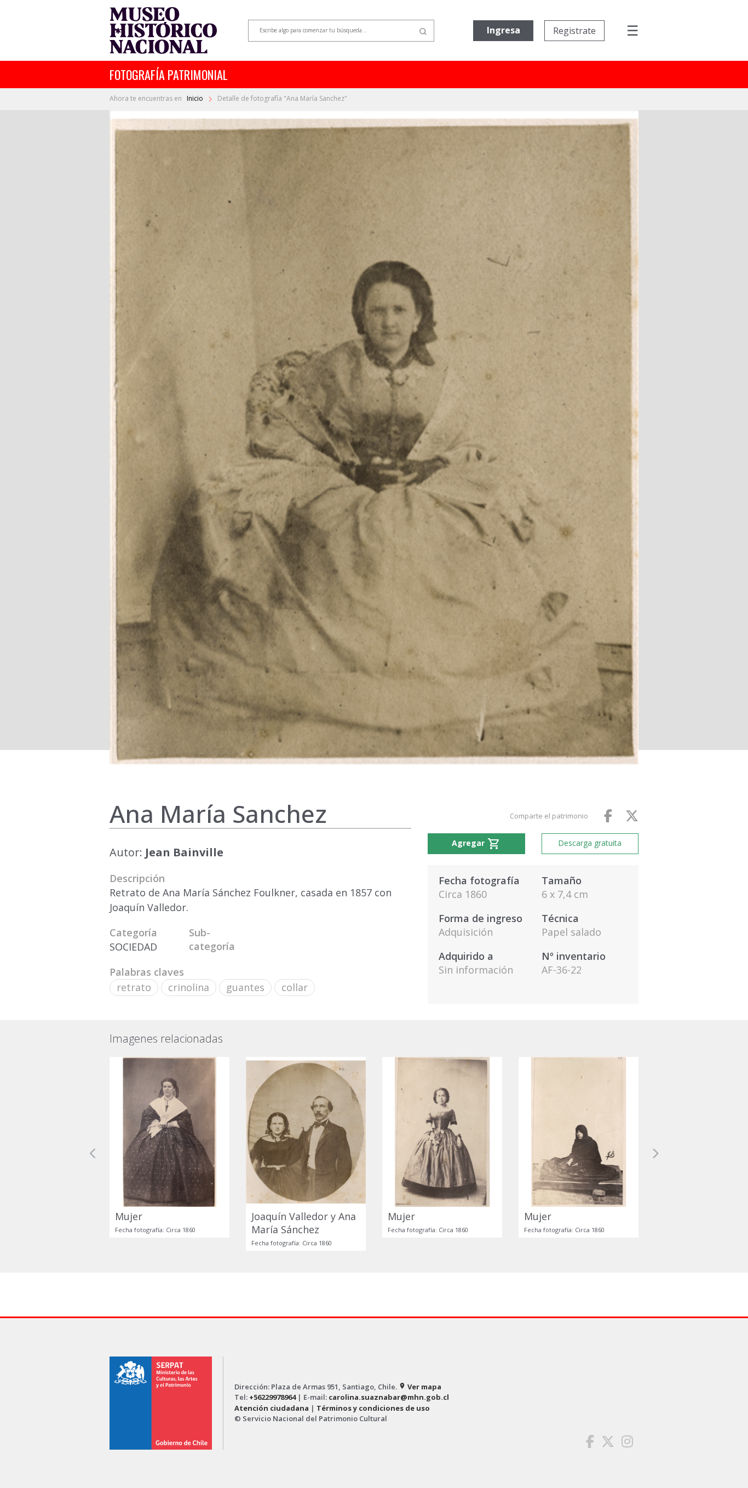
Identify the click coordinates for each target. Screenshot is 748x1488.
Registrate (574, 31)
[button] (93, 1153)
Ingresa (503, 30)
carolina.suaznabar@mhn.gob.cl (389, 1397)
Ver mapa (420, 1387)
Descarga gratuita (590, 843)
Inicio (196, 98)
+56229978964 (272, 1397)
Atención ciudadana (271, 1408)
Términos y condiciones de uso (373, 1408)
